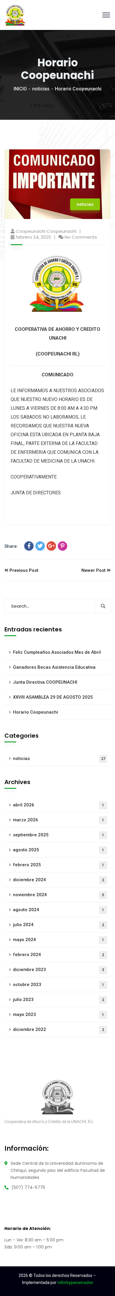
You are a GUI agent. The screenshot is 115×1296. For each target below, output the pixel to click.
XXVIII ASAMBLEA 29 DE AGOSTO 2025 (53, 697)
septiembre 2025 (58, 834)
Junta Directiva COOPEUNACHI (45, 682)
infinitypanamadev (75, 1282)
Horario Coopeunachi (35, 712)
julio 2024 (58, 924)
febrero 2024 (58, 954)
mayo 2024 (58, 939)
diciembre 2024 (58, 879)
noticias (41, 89)
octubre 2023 (58, 984)
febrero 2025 (58, 864)
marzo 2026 (58, 820)
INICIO (20, 89)
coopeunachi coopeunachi (46, 231)
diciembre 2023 (58, 969)
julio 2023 (58, 999)
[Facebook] (29, 546)
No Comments (81, 237)
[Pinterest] (62, 546)
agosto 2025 (58, 849)
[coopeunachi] (15, 14)
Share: (11, 546)
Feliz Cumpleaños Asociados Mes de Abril (57, 652)
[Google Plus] (51, 546)
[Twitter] (40, 546)
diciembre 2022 (58, 1029)
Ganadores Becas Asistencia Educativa (54, 667)
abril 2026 (58, 805)
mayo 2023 (58, 1014)
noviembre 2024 (58, 894)
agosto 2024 (58, 909)
